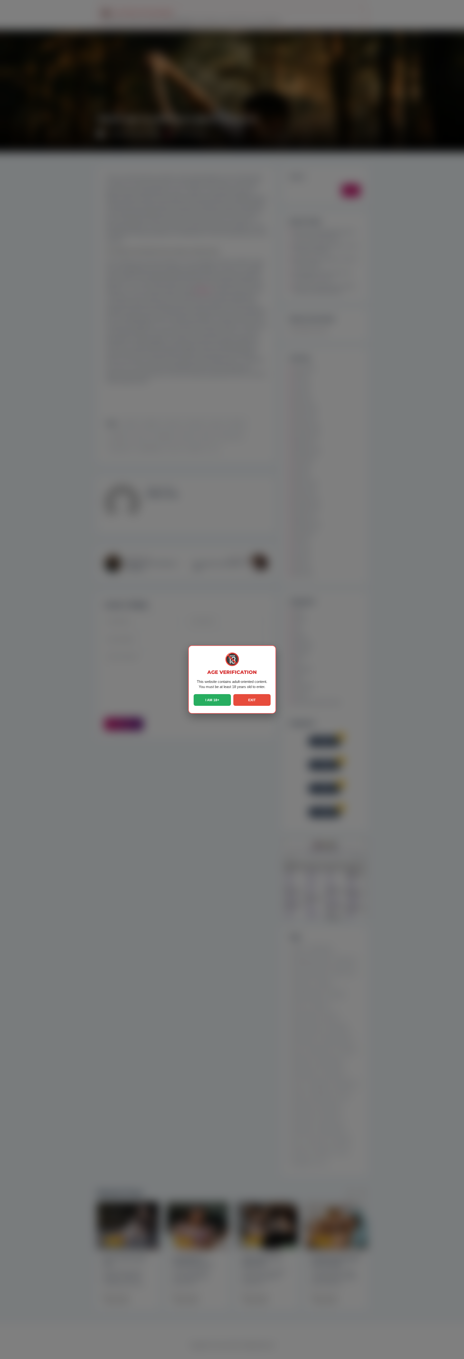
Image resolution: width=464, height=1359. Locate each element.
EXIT (252, 700)
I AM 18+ (212, 700)
